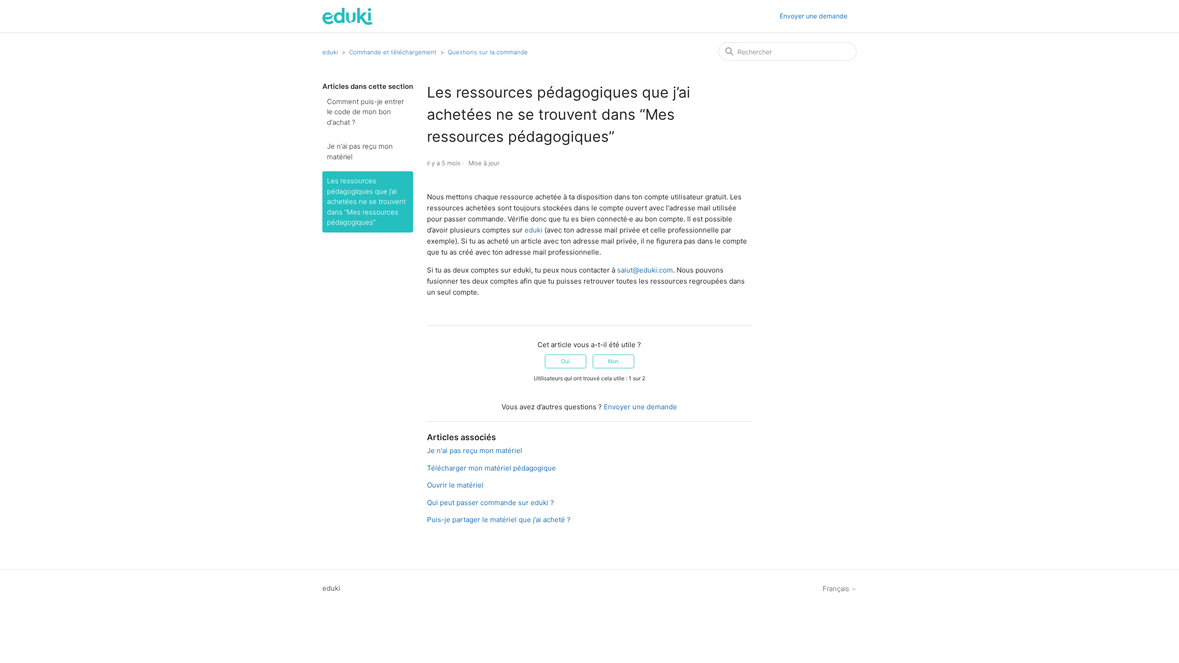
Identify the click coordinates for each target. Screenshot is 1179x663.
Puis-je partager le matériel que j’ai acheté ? (499, 519)
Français (837, 589)
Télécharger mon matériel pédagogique (491, 468)
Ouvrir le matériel (455, 485)
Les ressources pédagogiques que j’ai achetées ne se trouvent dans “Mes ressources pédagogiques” (366, 201)
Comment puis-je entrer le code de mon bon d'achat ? (365, 112)
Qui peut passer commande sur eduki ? (490, 502)
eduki (330, 52)
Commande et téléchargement (393, 52)
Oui (565, 361)
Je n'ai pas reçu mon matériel (360, 151)
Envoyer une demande (813, 16)
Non (613, 361)
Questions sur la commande (488, 52)
